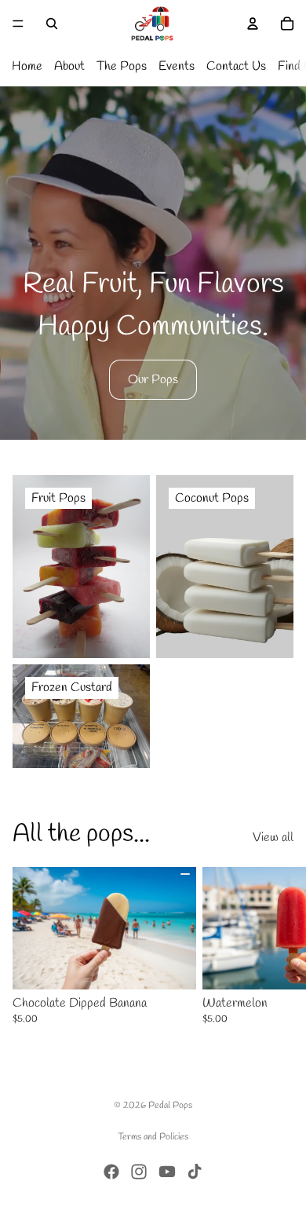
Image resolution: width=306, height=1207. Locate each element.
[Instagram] (138, 1171)
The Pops (122, 66)
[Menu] (18, 23)
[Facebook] (111, 1171)
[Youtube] (167, 1171)
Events (176, 66)
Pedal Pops (170, 1105)
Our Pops (153, 379)
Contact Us (236, 66)
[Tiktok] (194, 1171)
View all (273, 837)
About (69, 66)
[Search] (52, 23)
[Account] (252, 23)
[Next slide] (276, 946)
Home (27, 66)
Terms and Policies (153, 1137)
